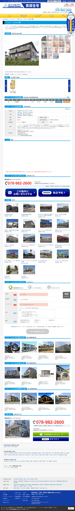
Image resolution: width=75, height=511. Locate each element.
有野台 (5, 454)
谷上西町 (67, 453)
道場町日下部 (17, 453)
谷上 (15, 461)
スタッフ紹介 (18, 494)
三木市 (9, 446)
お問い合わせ (67, 101)
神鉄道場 (25, 112)
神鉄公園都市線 (35, 484)
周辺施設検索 (18, 496)
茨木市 (36, 479)
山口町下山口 (53, 481)
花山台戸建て (7, 355)
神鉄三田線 (19, 112)
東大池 (16, 454)
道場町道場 (61, 454)
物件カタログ (6, 502)
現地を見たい (52, 320)
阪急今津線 (59, 484)
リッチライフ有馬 (59, 355)
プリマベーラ (24, 381)
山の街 (10, 461)
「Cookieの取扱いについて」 (15, 509)
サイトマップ (6, 500)
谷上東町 (40, 454)
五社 (39, 461)
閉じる (71, 508)
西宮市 (5, 446)
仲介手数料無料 (26, 496)
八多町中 (43, 453)
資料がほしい (38, 320)
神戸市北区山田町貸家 (42, 355)
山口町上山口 (34, 481)
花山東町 (39, 453)
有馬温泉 (35, 461)
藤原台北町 (29, 453)
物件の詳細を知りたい (25, 320)
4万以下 (24, 492)
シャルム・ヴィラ (42, 407)
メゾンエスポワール (59, 407)
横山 (24, 114)
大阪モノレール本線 (27, 486)
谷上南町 (9, 454)
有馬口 (31, 461)
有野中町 (6, 453)
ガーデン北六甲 (7, 381)
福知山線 (41, 484)
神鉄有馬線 (21, 484)
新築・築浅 (25, 500)
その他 (36, 322)
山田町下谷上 (22, 454)
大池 (20, 461)
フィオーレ (7, 407)
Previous (6, 52)
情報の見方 (67, 109)
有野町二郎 (62, 453)
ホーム (4, 492)
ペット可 (25, 498)
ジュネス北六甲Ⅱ (25, 355)
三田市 (12, 446)
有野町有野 (11, 453)
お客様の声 (17, 498)
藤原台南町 (57, 453)
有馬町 (13, 454)
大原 (57, 454)
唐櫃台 (27, 461)
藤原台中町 (48, 453)
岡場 (41, 461)
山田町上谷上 (28, 454)
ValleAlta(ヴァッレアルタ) (43, 381)
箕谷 (13, 461)
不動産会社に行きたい (25, 322)
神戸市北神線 (28, 484)
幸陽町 (65, 454)
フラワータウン (7, 467)
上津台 (26, 110)
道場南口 (25, 115)
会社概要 (5, 494)
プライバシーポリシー (22, 326)
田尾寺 (44, 461)
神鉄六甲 (24, 461)
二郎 (47, 461)
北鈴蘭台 (6, 461)
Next (38, 52)
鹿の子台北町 (23, 453)
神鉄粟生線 (46, 484)
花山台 (32, 454)
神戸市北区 (22, 110)
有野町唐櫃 (34, 453)
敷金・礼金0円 (26, 494)
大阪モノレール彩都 (18, 486)
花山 (18, 461)
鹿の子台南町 (45, 454)
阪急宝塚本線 (53, 484)
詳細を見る (58, 101)
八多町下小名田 (52, 454)
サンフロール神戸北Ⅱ (26, 407)
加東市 (16, 446)
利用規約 (13, 326)
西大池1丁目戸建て (59, 381)
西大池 (36, 454)
